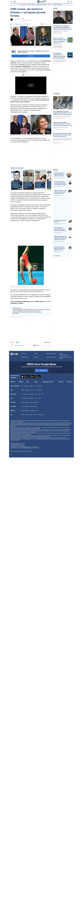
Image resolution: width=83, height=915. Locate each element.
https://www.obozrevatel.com (53, 420)
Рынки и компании (25, 406)
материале (24, 298)
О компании (23, 353)
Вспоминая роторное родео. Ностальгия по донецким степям (59, 248)
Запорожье (31, 385)
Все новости (70, 381)
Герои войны (23, 4)
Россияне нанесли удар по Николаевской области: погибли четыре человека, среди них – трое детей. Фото (62, 124)
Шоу (40, 345)
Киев (22, 385)
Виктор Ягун (56, 186)
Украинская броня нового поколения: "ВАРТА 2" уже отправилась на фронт (60, 238)
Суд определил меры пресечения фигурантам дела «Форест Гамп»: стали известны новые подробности (62, 135)
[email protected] (25, 447)
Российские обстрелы (57, 4)
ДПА (36, 394)
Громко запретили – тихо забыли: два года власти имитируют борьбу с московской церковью (60, 192)
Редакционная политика (19, 345)
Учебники (26, 394)
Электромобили (30, 398)
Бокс (35, 390)
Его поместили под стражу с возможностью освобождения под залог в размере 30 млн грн (62, 140)
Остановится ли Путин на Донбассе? (60, 221)
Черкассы (40, 385)
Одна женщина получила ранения (60, 127)
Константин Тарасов (58, 177)
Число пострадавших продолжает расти (61, 116)
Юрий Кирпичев (57, 251)
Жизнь (36, 381)
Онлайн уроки (31, 394)
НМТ (42, 394)
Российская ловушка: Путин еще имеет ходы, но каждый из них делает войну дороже (60, 183)
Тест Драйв (23, 398)
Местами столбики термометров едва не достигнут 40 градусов (58, 46)
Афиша (22, 414)
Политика (20, 381)
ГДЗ (22, 394)
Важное (55, 8)
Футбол (22, 390)
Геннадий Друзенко (57, 223)
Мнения (55, 170)
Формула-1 (39, 390)
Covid (37, 410)
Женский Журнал (40, 414)
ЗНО (39, 394)
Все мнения (57, 255)
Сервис (39, 398)
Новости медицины (25, 410)
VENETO (49, 4)
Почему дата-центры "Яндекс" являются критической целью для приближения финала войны (59, 174)
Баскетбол (27, 390)
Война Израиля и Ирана (41, 4)
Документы (36, 357)
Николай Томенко (57, 195)
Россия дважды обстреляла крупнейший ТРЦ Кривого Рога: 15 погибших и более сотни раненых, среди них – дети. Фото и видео (62, 113)
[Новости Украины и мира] (35, 345)
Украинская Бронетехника (59, 241)
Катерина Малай (17, 18)
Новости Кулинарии (34, 402)
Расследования (46, 381)
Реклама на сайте (24, 357)
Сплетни (26, 414)
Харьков (25, 385)
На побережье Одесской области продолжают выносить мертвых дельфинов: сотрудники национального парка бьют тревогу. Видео (59, 55)
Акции (35, 398)
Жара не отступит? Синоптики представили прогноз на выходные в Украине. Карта (59, 40)
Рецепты (23, 402)
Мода (35, 414)
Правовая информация (51, 353)
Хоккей (31, 390)
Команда (35, 353)
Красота (31, 414)
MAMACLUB (32, 410)
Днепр (35, 385)
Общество (61, 381)
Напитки (27, 402)
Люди (23, 18)
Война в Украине (31, 4)
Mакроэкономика (33, 406)
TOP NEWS (56, 93)
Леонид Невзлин (57, 232)
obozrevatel (47, 301)
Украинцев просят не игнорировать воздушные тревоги (60, 32)
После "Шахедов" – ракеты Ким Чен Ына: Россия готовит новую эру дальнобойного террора (60, 229)
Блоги (52, 381)
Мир (27, 381)
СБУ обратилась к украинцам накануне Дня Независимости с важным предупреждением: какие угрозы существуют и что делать (62, 27)
